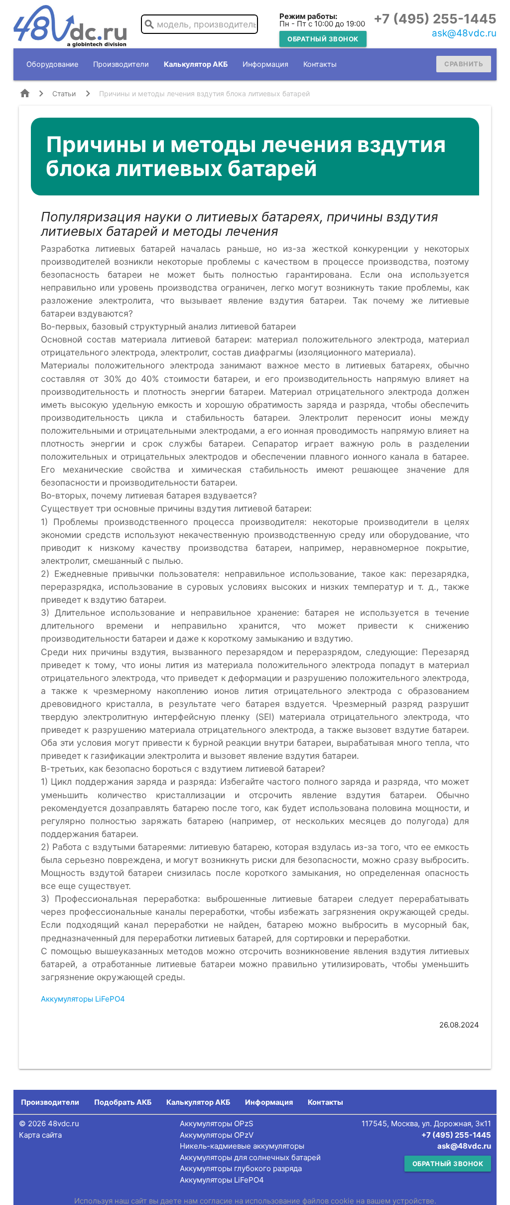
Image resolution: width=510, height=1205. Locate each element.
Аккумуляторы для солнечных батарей (250, 1157)
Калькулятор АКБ (196, 64)
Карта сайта (40, 1135)
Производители (121, 64)
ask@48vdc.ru (464, 33)
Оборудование (52, 64)
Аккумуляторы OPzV (217, 1135)
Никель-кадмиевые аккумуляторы (242, 1146)
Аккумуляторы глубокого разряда (241, 1168)
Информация (265, 64)
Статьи (64, 93)
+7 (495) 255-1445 (435, 18)
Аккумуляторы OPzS (217, 1123)
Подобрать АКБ (122, 1102)
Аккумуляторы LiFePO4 (83, 999)
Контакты (320, 64)
